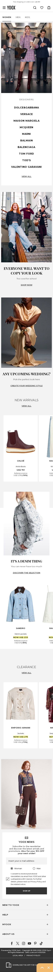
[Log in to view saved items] (42, 8)
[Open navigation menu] (4, 8)
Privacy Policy (36, 882)
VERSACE (26, 114)
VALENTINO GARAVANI (26, 167)
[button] (26, 905)
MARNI (26, 134)
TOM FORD (26, 153)
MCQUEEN (26, 127)
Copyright (26, 950)
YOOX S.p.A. (46, 950)
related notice (19, 884)
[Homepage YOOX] (11, 7)
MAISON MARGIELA (27, 120)
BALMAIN (26, 140)
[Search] (35, 8)
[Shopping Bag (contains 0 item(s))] (49, 8)
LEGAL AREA (18, 955)
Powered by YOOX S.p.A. (11, 950)
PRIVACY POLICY (33, 955)
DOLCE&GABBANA (26, 107)
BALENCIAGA (26, 147)
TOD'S (26, 160)
